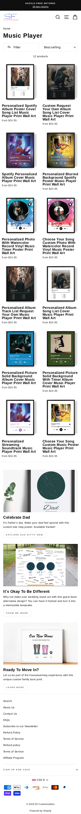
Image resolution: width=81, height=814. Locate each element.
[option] (40, 5)
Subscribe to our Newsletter (20, 726)
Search (7, 701)
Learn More (15, 687)
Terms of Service (13, 738)
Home (6, 28)
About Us (9, 707)
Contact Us (10, 713)
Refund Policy (11, 732)
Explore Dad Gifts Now (24, 535)
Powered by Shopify (40, 810)
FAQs (6, 720)
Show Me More (17, 613)
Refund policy (11, 745)
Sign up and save (16, 770)
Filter (16, 47)
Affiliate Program (13, 757)
